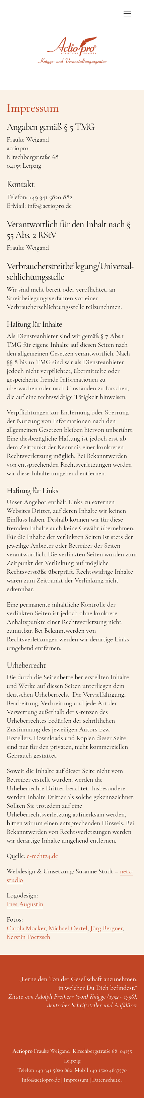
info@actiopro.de (41, 1079)
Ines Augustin (25, 904)
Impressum (76, 1079)
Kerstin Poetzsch (29, 937)
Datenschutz (106, 1079)
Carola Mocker (26, 928)
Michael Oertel (68, 928)
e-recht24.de (42, 856)
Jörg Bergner (106, 928)
